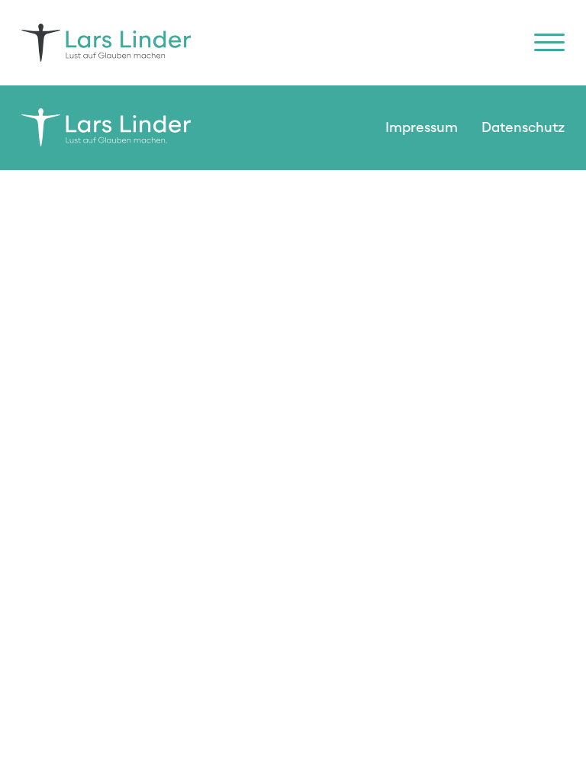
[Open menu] (549, 43)
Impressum (421, 127)
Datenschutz (523, 127)
